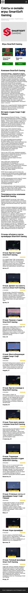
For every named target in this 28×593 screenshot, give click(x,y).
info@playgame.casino (10, 590)
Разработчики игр (19, 18)
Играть (8, 63)
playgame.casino (22, 590)
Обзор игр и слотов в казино (7, 18)
